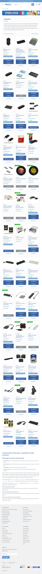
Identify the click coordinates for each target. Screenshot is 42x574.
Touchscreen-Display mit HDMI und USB (20, 83)
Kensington (18, 48)
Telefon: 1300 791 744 (6, 540)
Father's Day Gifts (26, 530)
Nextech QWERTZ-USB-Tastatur (20, 271)
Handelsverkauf (5, 517)
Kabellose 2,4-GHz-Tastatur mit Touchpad (33, 432)
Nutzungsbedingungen (6, 521)
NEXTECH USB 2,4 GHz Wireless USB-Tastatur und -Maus (8, 271)
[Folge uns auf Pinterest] (7, 567)
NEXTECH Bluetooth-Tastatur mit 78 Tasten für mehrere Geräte (33, 271)
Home (3, 8)
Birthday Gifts (25, 531)
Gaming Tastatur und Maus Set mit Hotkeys (7, 304)
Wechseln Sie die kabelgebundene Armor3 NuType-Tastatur (32, 148)
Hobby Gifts (25, 538)
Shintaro (4, 177)
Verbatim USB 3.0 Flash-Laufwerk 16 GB (7, 83)
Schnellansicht (8, 65)
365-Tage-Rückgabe (5, 512)
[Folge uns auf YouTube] (9, 567)
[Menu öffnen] (2, 4)
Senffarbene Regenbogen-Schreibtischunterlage (8, 207)
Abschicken (6, 557)
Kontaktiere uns (5, 536)
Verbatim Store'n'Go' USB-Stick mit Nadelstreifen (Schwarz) (7, 148)
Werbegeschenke (5, 516)
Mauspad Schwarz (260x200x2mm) (6, 116)
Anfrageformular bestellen (7, 538)
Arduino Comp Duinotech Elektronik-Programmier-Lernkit (32, 239)
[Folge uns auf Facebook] (3, 567)
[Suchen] (32, 4)
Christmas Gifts (25, 528)
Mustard (17, 177)
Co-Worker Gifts (17, 483)
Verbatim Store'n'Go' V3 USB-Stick (33, 116)
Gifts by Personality (26, 540)
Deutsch (4, 562)
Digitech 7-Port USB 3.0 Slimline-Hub (32, 304)
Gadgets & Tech (13, 479)
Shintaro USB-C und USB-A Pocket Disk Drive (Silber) (8, 179)
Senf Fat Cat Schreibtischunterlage (19, 207)
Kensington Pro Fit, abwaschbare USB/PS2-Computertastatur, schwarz (20, 51)
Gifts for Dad (25, 535)
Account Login (4, 530)
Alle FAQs (24, 517)
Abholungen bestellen (6, 514)
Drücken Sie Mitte (5, 519)
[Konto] (36, 4)
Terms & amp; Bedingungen (7, 533)
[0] (39, 4)
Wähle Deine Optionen (33, 127)
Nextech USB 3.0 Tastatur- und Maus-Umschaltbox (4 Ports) (32, 83)
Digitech (29, 333)
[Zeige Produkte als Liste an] (37, 33)
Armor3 (29, 145)
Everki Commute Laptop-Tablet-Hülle (20, 367)
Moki (4, 48)
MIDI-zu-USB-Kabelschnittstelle (31, 207)
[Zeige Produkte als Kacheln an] (35, 33)
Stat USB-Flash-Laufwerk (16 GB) (21, 148)
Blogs (24, 543)
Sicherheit (4, 535)
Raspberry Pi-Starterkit (20, 237)
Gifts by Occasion (26, 536)
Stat (16, 145)
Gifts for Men (31, 483)
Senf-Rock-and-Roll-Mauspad (33, 178)
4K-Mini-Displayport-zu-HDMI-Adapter (20, 432)
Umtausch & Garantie (27, 514)
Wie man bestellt (26, 509)
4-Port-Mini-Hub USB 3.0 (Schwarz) (7, 336)
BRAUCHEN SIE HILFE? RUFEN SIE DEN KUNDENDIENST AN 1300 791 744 (21, 1)
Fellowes (30, 48)
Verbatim (4, 81)
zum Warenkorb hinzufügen (8, 61)
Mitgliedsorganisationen (27, 519)
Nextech (29, 81)
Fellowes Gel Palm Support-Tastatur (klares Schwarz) (8, 367)
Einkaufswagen (5, 531)
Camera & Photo (12, 481)
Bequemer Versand (5, 511)
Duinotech (17, 81)
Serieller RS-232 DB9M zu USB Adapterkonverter (21, 399)
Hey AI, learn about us (6, 541)
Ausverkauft (21, 95)
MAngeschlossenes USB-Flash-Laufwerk (7, 238)
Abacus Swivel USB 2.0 (7, 431)
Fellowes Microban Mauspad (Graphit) (33, 50)
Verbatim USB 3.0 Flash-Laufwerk (20, 116)
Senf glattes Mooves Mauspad (21, 178)
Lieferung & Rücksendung (27, 516)
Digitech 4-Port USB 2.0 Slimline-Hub (32, 336)
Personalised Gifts (26, 541)
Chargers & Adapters (21, 479)
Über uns (3, 528)
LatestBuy (30, 204)
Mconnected (5, 236)
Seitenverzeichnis (26, 521)
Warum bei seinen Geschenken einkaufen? (9, 509)
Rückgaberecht (5, 522)
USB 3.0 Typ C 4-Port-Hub (20, 303)
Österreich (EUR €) (12, 562)
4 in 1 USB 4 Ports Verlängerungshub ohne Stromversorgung (20, 336)
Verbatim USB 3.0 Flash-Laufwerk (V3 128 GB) (32, 367)
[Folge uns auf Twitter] (5, 567)
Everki (17, 365)
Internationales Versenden (27, 511)
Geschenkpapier (26, 512)
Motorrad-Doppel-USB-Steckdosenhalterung (32, 399)
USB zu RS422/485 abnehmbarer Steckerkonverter (6, 399)
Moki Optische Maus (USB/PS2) (6, 50)
